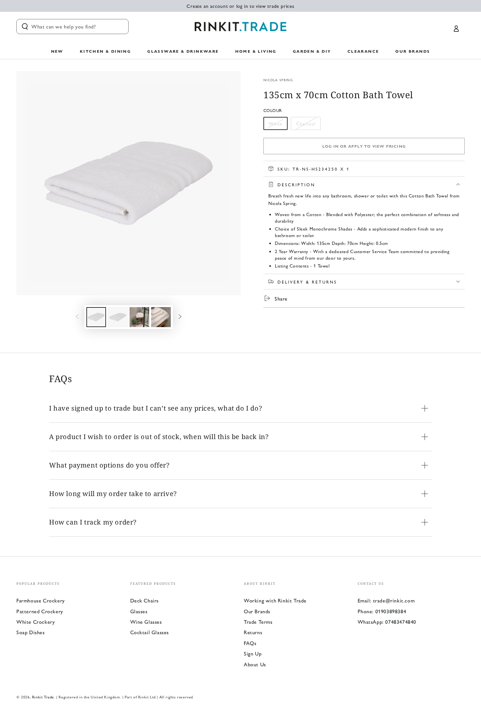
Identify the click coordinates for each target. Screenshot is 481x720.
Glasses (139, 611)
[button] (72, 26)
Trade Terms (258, 621)
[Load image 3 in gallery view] (139, 317)
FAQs (250, 643)
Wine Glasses (146, 621)
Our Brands (257, 611)
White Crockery (35, 621)
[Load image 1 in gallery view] (96, 317)
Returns (253, 632)
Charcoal (307, 125)
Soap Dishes (30, 632)
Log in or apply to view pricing (364, 146)
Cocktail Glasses (149, 632)
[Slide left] (77, 317)
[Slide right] (180, 317)
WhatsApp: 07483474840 (387, 621)
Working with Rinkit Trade (275, 600)
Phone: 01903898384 (382, 611)
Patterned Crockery (39, 611)
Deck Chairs (144, 600)
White (278, 125)
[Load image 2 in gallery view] (118, 317)
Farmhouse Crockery (40, 600)
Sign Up (252, 653)
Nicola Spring (278, 80)
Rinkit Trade (43, 697)
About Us (255, 664)
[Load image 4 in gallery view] (161, 317)
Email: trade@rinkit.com (386, 600)
